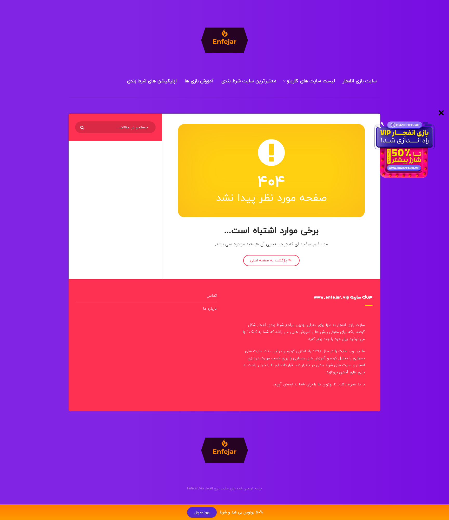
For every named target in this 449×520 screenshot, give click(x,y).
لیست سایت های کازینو (311, 81)
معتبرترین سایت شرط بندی (248, 81)
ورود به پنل (202, 512)
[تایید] (82, 127)
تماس (212, 295)
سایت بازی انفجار (359, 81)
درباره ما (210, 308)
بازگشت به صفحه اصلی (269, 260)
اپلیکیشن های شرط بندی (152, 81)
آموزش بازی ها (199, 81)
